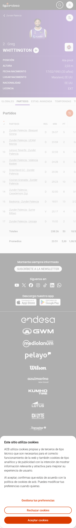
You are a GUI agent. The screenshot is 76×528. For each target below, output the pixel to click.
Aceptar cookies (38, 520)
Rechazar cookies (38, 510)
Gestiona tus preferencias (38, 500)
